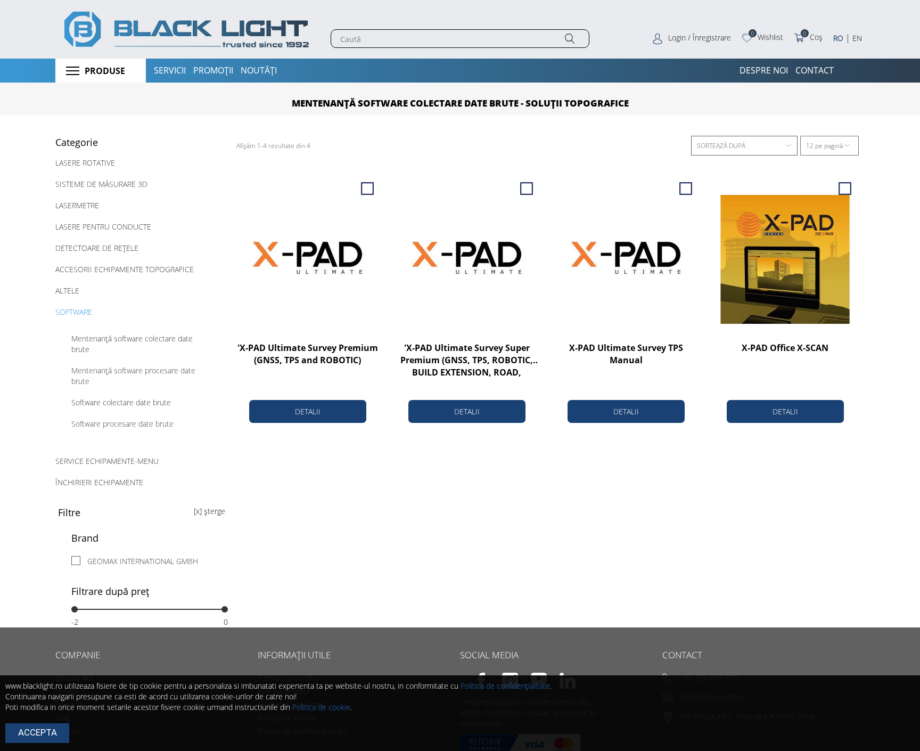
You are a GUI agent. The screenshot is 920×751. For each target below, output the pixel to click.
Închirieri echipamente (99, 482)
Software (73, 312)
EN (857, 38)
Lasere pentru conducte (103, 227)
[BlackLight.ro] (185, 29)
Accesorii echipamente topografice (124, 269)
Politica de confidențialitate (505, 686)
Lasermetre (77, 205)
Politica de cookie (321, 707)
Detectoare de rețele (96, 248)
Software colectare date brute (121, 402)
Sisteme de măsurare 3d (101, 184)
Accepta (37, 732)
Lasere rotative (85, 163)
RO (838, 38)
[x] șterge (209, 511)
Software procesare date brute (122, 424)
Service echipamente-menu (107, 461)
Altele (67, 290)
